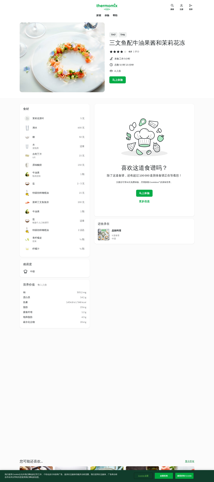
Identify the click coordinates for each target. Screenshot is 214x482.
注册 (181, 9)
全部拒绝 (164, 476)
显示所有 (189, 461)
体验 (107, 15)
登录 (191, 9)
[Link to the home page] (107, 6)
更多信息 (144, 201)
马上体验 (117, 79)
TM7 (113, 34)
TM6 (122, 34)
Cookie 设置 (143, 476)
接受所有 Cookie (184, 476)
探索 (98, 15)
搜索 (172, 9)
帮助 (115, 15)
